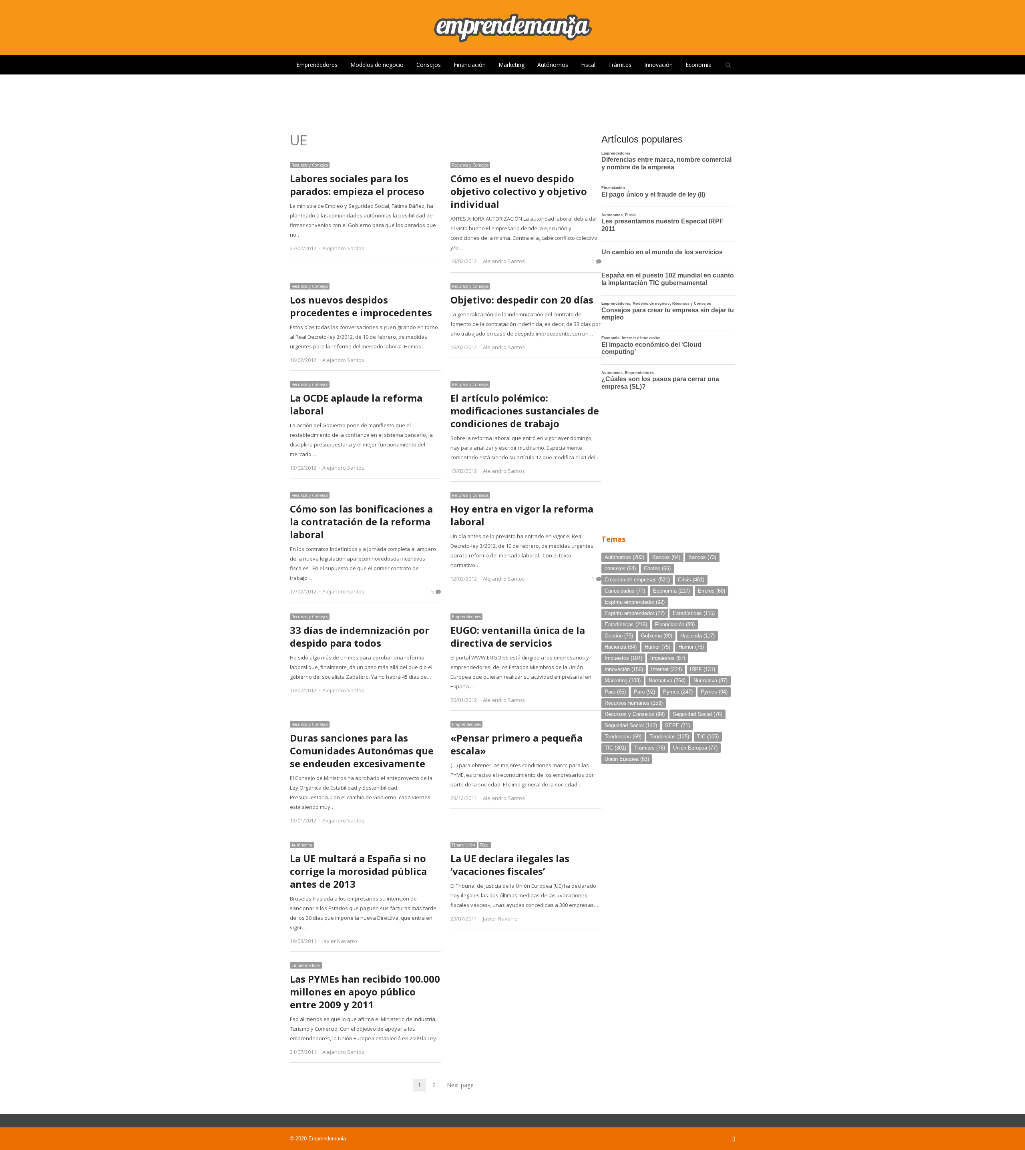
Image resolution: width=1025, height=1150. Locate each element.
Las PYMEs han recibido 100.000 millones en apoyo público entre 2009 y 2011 (365, 991)
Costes (657, 568)
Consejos (428, 64)
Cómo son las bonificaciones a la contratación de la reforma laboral (361, 521)
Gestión (619, 636)
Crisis (691, 580)
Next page (460, 1085)
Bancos (666, 557)
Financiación (470, 64)
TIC (708, 737)
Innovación (658, 64)
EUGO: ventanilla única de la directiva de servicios (517, 636)
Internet (666, 669)
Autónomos (552, 64)
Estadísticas (694, 613)
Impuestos (623, 658)
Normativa (667, 681)
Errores (711, 591)
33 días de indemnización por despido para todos (359, 636)
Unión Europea (695, 748)
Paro (615, 692)
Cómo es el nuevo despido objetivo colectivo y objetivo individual (518, 191)
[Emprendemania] (512, 28)
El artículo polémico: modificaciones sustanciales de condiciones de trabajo (524, 410)
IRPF (702, 669)
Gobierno (656, 636)
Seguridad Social (697, 714)
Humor (657, 647)
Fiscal (588, 64)
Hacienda (697, 636)
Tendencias (623, 737)
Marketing (511, 64)
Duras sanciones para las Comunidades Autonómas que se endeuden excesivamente (362, 750)
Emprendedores (317, 64)
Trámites (619, 64)
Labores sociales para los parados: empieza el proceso (357, 185)
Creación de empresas (637, 580)
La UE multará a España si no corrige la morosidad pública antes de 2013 (358, 871)
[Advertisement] (512, 100)
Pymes (678, 692)
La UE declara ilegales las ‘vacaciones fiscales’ (509, 865)
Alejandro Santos (343, 248)
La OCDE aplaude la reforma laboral (356, 404)
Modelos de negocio (377, 64)
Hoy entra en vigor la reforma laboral (521, 515)
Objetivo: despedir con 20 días (521, 299)
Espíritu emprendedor (635, 602)
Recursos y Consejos (309, 165)
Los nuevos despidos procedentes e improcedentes (361, 306)
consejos (620, 568)
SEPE (677, 725)
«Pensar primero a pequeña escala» (516, 744)
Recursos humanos (634, 703)
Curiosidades (625, 591)
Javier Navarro (339, 941)
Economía (698, 64)
